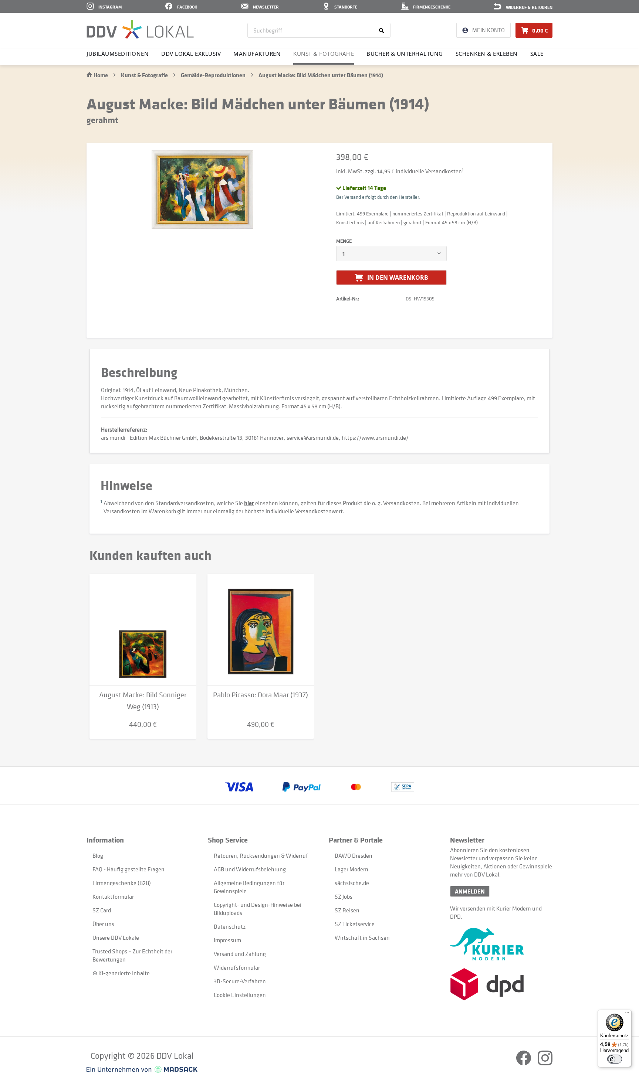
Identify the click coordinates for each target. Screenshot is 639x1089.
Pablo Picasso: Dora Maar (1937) (260, 695)
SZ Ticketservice (355, 924)
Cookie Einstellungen (240, 995)
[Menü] (627, 1014)
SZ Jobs (343, 896)
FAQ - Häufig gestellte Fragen (128, 869)
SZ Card (101, 910)
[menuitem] (318, 30)
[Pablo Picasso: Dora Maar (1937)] (260, 629)
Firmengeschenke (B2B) (121, 883)
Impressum (227, 940)
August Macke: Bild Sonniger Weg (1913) (142, 700)
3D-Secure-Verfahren (240, 981)
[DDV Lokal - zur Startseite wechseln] (140, 29)
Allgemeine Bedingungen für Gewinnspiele (249, 887)
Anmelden (470, 891)
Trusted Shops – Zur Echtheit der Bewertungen (132, 955)
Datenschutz (230, 926)
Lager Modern (351, 869)
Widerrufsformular (237, 967)
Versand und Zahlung (240, 954)
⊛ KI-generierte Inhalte (121, 973)
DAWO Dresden (353, 855)
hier (249, 503)
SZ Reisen (347, 910)
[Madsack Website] (142, 1069)
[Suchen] (382, 30)
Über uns (103, 924)
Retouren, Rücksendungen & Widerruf (261, 855)
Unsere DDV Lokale (115, 937)
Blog (97, 855)
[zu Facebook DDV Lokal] (524, 1063)
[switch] (614, 1059)
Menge (344, 241)
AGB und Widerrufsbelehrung (250, 869)
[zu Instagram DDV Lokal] (545, 1063)
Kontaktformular (113, 896)
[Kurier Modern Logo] (501, 944)
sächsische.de (352, 883)
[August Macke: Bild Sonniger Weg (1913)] (142, 629)
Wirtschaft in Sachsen (362, 937)
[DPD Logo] (501, 984)
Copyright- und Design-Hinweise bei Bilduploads (257, 909)
